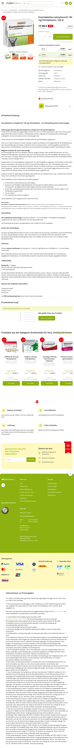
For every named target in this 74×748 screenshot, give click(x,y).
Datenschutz (24, 486)
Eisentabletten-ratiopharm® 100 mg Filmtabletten (18, 12)
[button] (34, 56)
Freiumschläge (52, 486)
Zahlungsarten (52, 489)
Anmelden (31, 460)
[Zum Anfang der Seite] (70, 473)
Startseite (4, 10)
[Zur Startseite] (13, 3)
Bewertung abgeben (47, 318)
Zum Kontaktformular (27, 516)
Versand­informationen (55, 492)
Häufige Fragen (52, 483)
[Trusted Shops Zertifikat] (5, 510)
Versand (70, 42)
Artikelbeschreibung (10, 115)
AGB (21, 483)
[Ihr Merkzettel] (62, 3)
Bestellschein (52, 495)
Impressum (23, 498)
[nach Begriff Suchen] (24, 3)
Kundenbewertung (10, 302)
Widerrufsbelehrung (26, 489)
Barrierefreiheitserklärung (28, 501)
